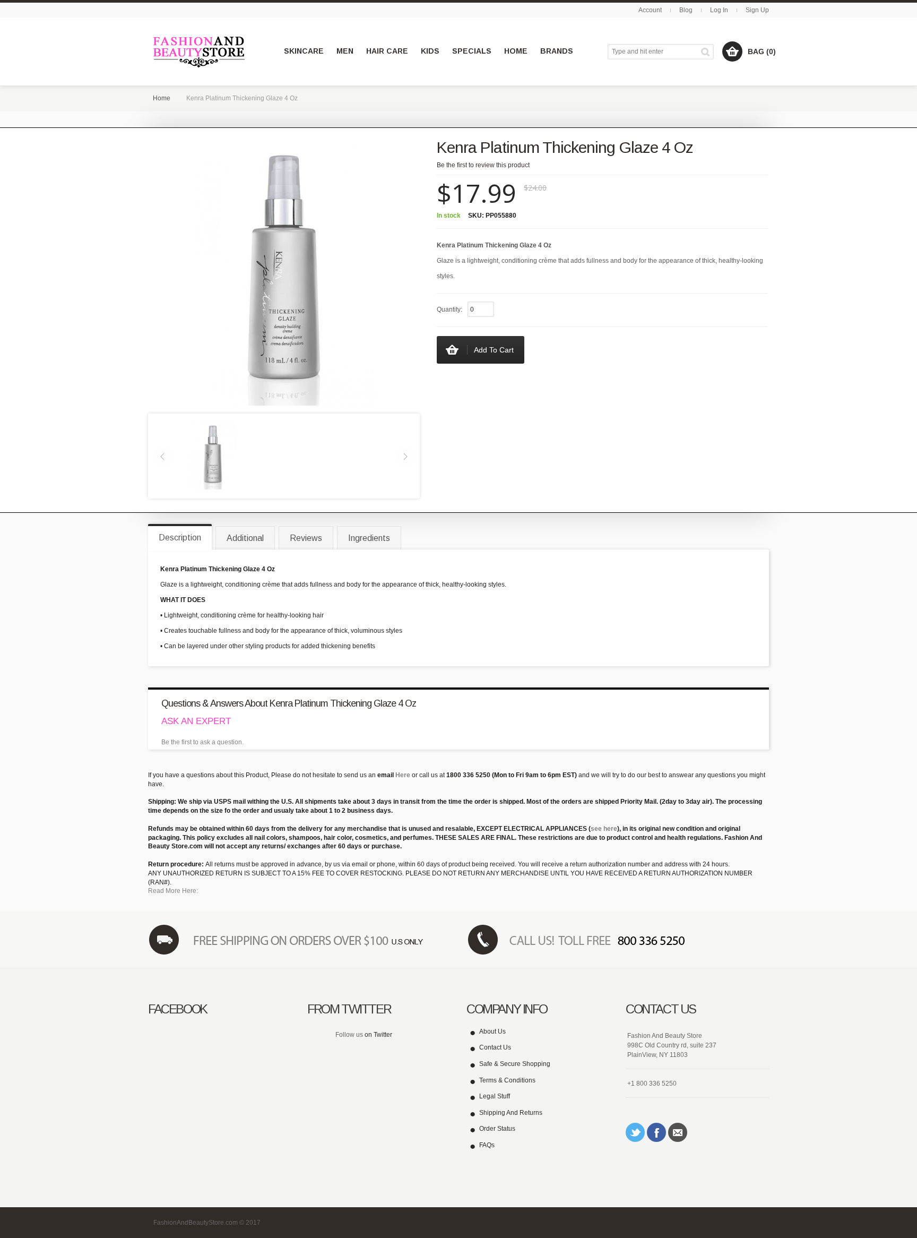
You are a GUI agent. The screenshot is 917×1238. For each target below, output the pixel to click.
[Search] (707, 51)
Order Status (497, 1128)
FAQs (487, 1145)
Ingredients (369, 538)
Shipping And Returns (510, 1112)
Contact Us (495, 1047)
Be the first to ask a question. (202, 742)
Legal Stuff (494, 1096)
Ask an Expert (196, 721)
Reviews (306, 538)
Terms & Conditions (507, 1080)
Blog (686, 10)
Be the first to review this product (483, 165)
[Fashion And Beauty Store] (200, 51)
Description (180, 537)
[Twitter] (635, 1132)
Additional (245, 538)
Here (402, 775)
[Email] (677, 1132)
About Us (492, 1031)
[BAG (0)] (732, 51)
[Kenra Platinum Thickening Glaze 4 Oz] (212, 455)
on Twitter (378, 1034)
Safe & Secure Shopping (514, 1064)
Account (650, 10)
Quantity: (449, 309)
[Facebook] (656, 1132)
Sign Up (757, 10)
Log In (719, 10)
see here (604, 828)
